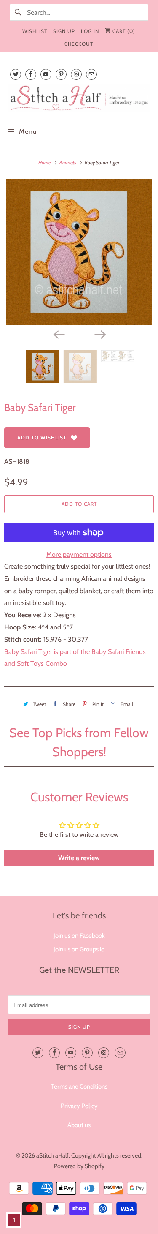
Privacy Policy (79, 1106)
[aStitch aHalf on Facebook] (30, 74)
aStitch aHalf (52, 1155)
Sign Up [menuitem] (64, 31)
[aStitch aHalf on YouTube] (45, 74)
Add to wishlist (42, 437)
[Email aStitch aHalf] (91, 74)
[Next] (100, 334)
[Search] (18, 12)
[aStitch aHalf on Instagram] (76, 74)
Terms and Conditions (79, 1086)
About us (79, 1125)
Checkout (78, 44)
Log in (90, 31)
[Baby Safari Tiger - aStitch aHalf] (79, 252)
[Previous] (58, 334)
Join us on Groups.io (79, 949)
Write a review (79, 858)
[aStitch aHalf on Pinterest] (61, 74)
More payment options (79, 554)
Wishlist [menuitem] (34, 31)
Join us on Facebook (79, 936)
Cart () (123, 31)
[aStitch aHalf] (79, 98)
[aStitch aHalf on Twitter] (15, 74)
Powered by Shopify (79, 1166)
